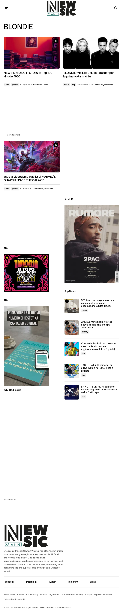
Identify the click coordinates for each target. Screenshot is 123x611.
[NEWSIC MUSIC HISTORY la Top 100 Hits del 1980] (32, 53)
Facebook (9, 581)
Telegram (73, 581)
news (6, 85)
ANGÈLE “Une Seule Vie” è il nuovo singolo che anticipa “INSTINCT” (96, 324)
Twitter (52, 581)
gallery (85, 332)
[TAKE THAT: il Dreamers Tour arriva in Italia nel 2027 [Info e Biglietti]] (71, 371)
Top (73, 85)
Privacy (43, 594)
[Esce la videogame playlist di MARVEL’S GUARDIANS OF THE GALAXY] (32, 156)
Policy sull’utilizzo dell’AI (14, 599)
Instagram (31, 581)
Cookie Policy (32, 594)
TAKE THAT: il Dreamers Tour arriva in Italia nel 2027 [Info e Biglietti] (97, 368)
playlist (15, 85)
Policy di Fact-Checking (72, 594)
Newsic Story (9, 594)
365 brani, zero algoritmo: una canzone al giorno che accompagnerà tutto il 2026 (97, 303)
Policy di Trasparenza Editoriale (98, 594)
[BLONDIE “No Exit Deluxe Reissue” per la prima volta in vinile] (91, 53)
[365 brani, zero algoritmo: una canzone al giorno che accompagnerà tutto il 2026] (71, 306)
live (83, 353)
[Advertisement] (61, 112)
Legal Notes (54, 594)
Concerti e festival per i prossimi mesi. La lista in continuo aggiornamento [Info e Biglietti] (98, 346)
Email (93, 581)
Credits (20, 594)
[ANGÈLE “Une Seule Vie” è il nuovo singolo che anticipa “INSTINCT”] (71, 327)
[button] (6, 8)
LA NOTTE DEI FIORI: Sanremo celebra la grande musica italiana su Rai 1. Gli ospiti (99, 389)
